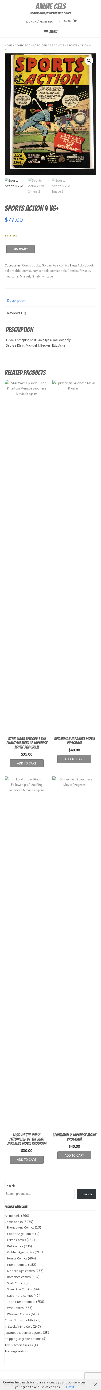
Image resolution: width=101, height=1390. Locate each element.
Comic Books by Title (19, 1320)
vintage (47, 276)
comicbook (58, 270)
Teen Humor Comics (21, 1302)
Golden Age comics (50, 45)
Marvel (25, 276)
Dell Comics (15, 1246)
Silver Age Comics (19, 1289)
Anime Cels (50, 6)
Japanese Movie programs (23, 1332)
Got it (70, 1386)
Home (8, 45)
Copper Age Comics (21, 1234)
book (89, 265)
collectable (13, 270)
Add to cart (20, 249)
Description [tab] (16, 300)
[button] (89, 60)
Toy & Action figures (19, 1345)
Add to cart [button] (26, 763)
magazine (11, 276)
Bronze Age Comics (20, 1227)
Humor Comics (17, 1265)
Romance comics (19, 1277)
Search (10, 1185)
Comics (72, 270)
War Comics (15, 1308)
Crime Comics (16, 1240)
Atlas (81, 265)
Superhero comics (20, 1295)
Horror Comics (17, 1258)
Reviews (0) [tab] (16, 313)
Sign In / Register (39, 21)
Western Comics (18, 1314)
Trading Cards (15, 1351)
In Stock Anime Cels (18, 1326)
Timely (36, 276)
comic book (40, 270)
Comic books (24, 45)
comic (26, 270)
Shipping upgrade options (23, 1339)
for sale (84, 270)
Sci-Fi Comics (16, 1283)
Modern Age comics (21, 1271)
